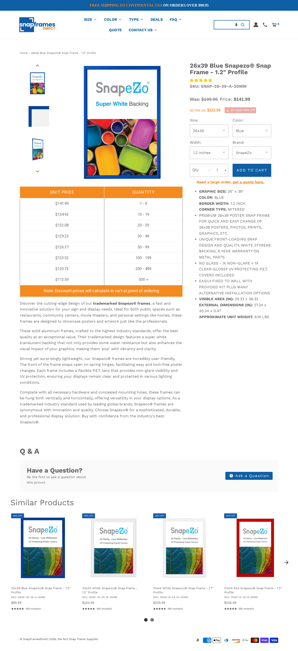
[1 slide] (146, 620)
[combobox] (225, 24)
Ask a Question (251, 475)
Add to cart (252, 170)
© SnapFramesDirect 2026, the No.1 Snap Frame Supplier (59, 639)
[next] (286, 562)
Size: (194, 120)
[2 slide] (152, 620)
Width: (196, 142)
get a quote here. (248, 182)
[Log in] (256, 25)
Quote (115, 30)
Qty (195, 169)
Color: (238, 120)
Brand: (238, 142)
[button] (236, 25)
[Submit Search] (242, 24)
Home (24, 53)
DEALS (157, 19)
